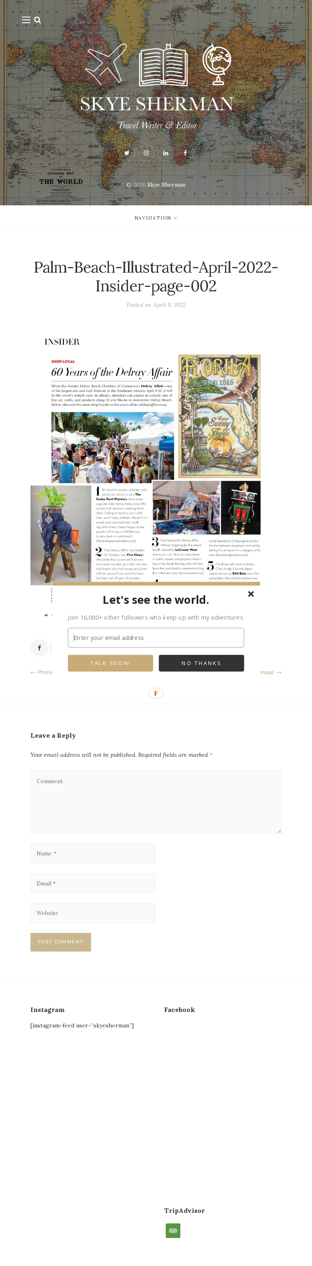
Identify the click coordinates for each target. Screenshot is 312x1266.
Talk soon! (110, 663)
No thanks (201, 663)
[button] (156, 599)
